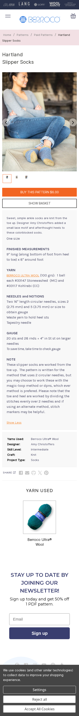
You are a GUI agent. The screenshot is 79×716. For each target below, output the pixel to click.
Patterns (23, 35)
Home (7, 35)
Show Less (14, 422)
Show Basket (40, 203)
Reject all (39, 699)
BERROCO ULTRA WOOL (23, 275)
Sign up (40, 633)
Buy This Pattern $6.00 (39, 192)
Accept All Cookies (40, 709)
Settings (39, 689)
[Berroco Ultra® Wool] (39, 517)
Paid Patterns (43, 35)
